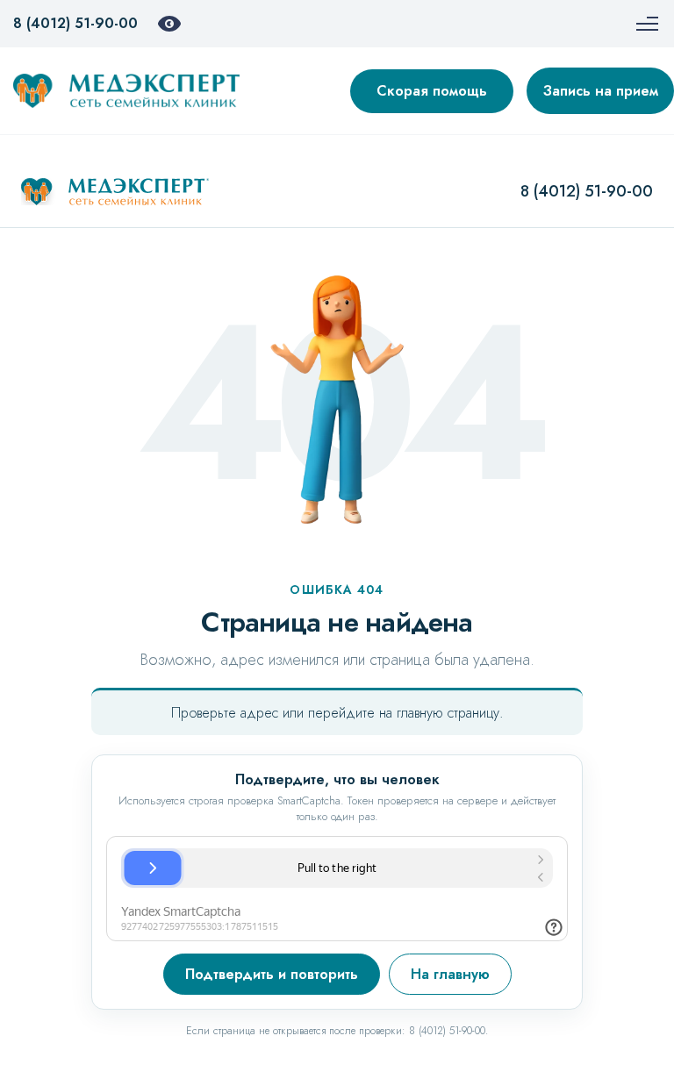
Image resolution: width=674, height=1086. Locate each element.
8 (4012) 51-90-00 (75, 23)
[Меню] (647, 24)
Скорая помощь (431, 91)
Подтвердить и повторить (271, 974)
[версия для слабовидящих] (169, 24)
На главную (450, 974)
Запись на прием (600, 91)
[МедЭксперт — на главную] (115, 192)
